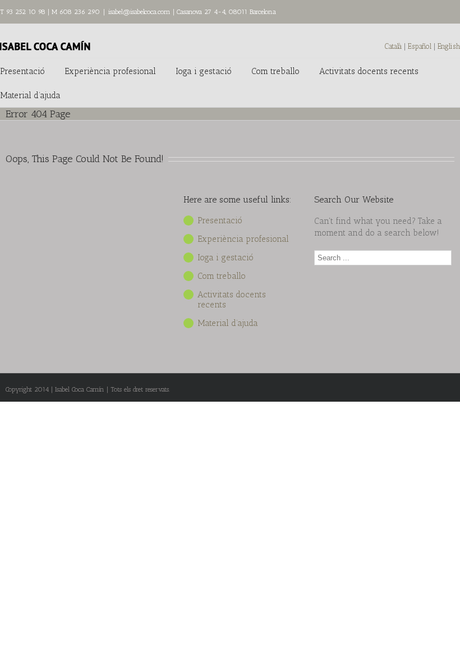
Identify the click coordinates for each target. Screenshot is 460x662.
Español (421, 46)
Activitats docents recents (368, 71)
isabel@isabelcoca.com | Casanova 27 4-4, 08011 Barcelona (192, 12)
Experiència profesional (110, 71)
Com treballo (275, 71)
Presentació (22, 71)
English (449, 46)
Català (393, 46)
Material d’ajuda (30, 95)
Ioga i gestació (204, 71)
